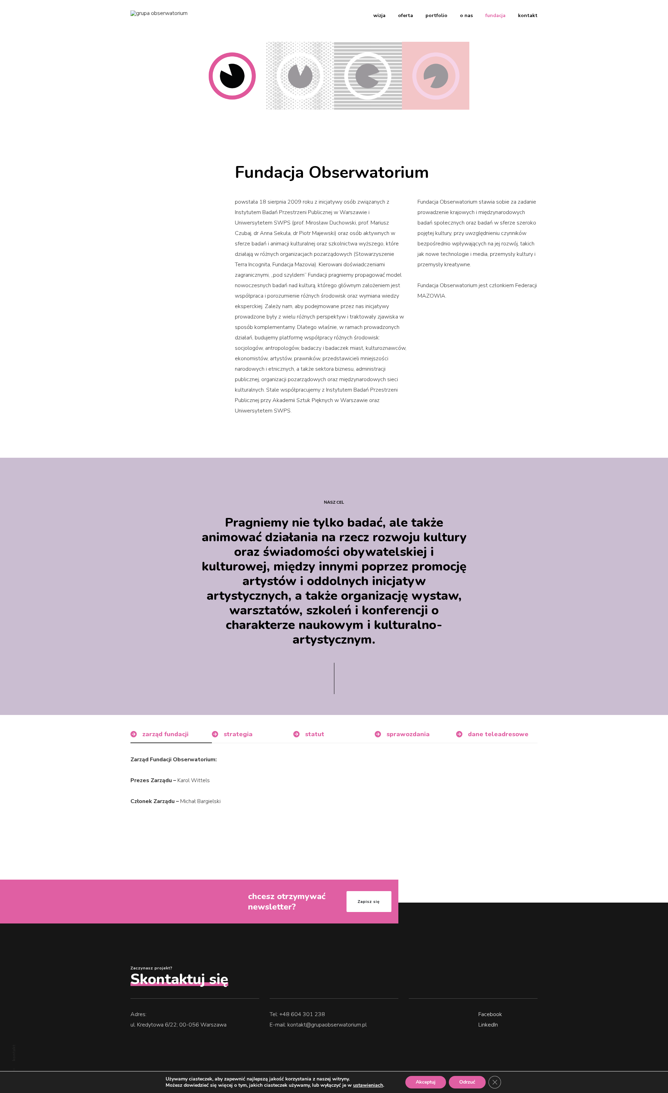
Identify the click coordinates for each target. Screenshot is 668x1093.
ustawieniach (368, 1085)
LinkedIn (488, 1025)
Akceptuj (426, 1082)
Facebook (490, 1014)
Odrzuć (467, 1082)
